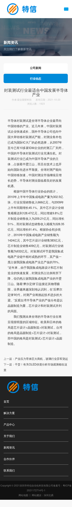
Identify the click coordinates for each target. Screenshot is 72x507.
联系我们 (9, 470)
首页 (6, 401)
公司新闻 (35, 68)
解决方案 (9, 413)
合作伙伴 (9, 459)
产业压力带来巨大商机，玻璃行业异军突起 (41, 359)
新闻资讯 (9, 447)
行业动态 (35, 78)
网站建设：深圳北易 (42, 495)
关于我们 (9, 436)
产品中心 (9, 424)
